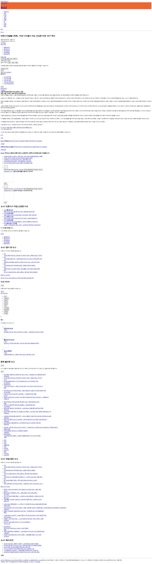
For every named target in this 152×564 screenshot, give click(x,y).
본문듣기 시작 (4, 68)
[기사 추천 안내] (13, 228)
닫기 (2, 135)
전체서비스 (8, 560)
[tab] (6, 11)
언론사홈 (3, 149)
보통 (13, 62)
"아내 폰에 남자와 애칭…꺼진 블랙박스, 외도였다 (18, 161)
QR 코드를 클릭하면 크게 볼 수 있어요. (33, 169)
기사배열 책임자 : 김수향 (36, 560)
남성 (5, 60)
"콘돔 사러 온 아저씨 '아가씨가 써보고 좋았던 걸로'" (18, 158)
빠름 (17, 62)
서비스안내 (14, 560)
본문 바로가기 (5, 1)
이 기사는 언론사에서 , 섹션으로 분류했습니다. (16, 127)
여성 (9, 60)
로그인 (2, 560)
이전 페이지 (4, 3)
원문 (3, 42)
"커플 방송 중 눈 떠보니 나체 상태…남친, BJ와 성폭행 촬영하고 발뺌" (23, 156)
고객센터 (25, 560)
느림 (9, 62)
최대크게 (11, 83)
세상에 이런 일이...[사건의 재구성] (13, 188)
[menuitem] (77, 47)
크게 (10, 80)
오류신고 (20, 560)
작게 (10, 77)
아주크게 (11, 82)
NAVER (38, 561)
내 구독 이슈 (4, 293)
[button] (7, 47)
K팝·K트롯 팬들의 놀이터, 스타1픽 (13, 169)
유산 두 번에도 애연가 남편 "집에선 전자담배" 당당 (18, 163)
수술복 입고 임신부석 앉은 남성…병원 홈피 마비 (17, 159)
